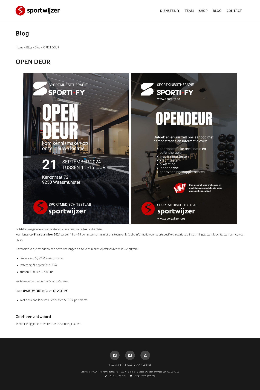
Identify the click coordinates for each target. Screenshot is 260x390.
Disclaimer (115, 364)
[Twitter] (130, 355)
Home (19, 47)
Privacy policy (132, 364)
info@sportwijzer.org (144, 375)
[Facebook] (115, 355)
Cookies (147, 364)
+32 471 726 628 (117, 375)
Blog (29, 47)
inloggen (31, 324)
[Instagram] (145, 355)
